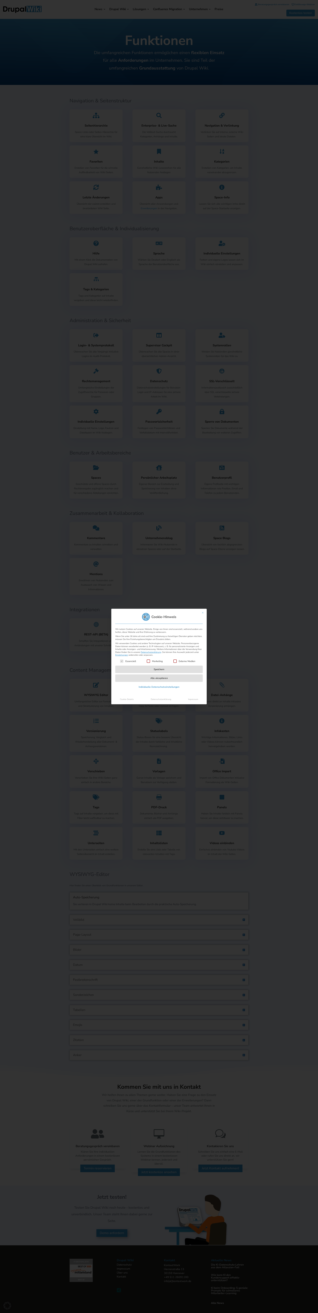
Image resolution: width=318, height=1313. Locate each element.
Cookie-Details (127, 699)
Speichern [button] (159, 669)
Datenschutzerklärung (151, 652)
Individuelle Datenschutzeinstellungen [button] (159, 687)
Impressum (193, 699)
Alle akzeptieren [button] (159, 678)
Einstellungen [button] (121, 655)
